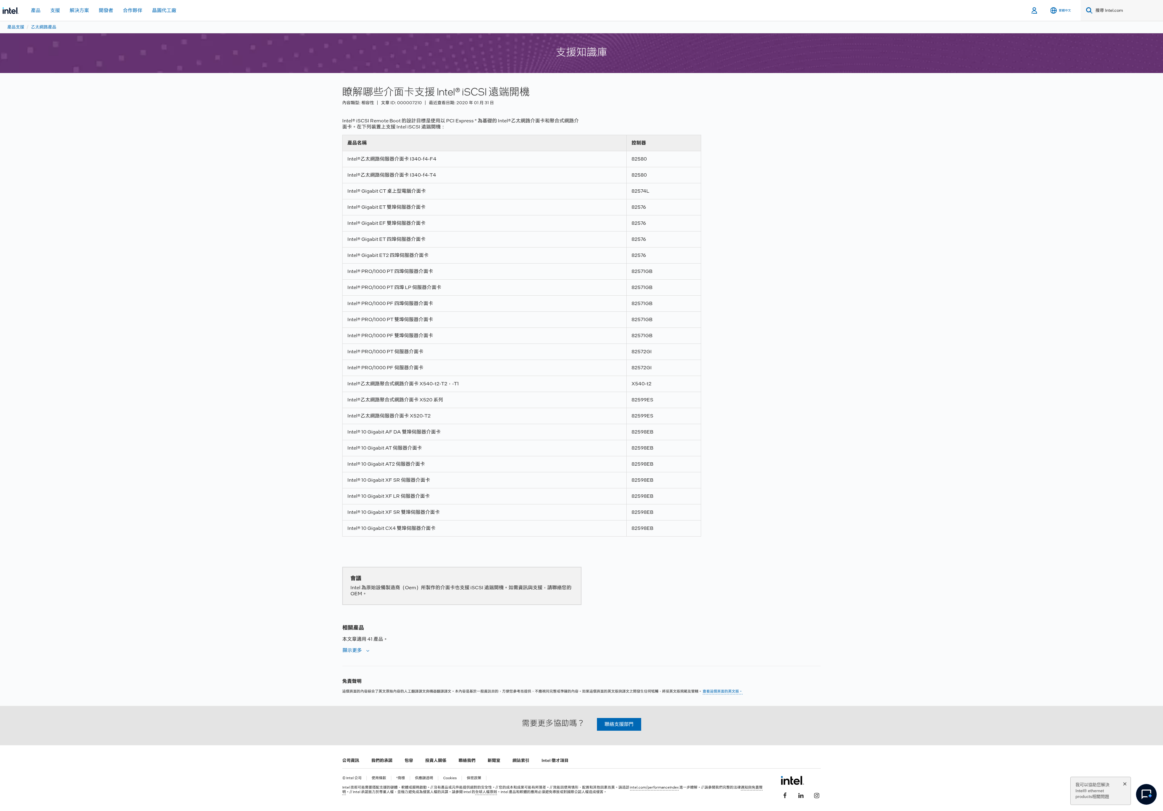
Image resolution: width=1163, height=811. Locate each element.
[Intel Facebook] (785, 795)
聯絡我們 (467, 760)
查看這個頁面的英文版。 (723, 691)
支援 (55, 10)
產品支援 (15, 27)
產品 (36, 10)
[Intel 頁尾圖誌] (792, 780)
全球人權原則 (486, 791)
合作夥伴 (132, 10)
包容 (409, 760)
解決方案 (79, 10)
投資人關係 (435, 760)
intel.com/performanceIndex (654, 787)
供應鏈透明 (424, 778)
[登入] (1034, 10)
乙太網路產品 (43, 27)
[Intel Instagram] (816, 795)
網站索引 (520, 760)
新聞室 (494, 760)
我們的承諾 (382, 760)
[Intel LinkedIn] (801, 795)
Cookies (450, 778)
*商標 (400, 778)
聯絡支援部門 (619, 724)
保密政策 (474, 778)
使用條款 (379, 778)
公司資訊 (350, 760)
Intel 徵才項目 (555, 760)
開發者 (106, 10)
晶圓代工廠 (164, 10)
